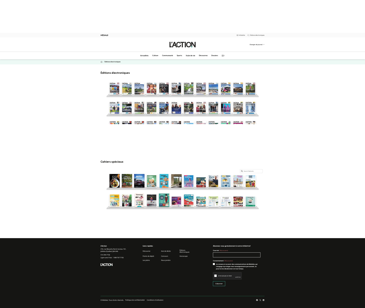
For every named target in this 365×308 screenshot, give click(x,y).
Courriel (220, 250)
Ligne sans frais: (112, 258)
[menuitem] (257, 44)
